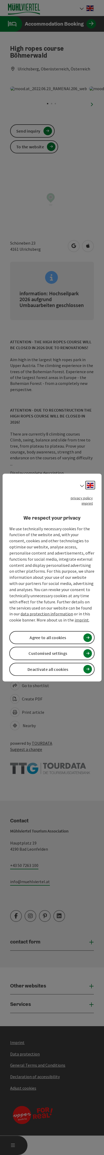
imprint (87, 503)
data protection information (47, 613)
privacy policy (82, 498)
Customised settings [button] (48, 653)
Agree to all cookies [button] (48, 637)
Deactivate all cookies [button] (48, 669)
